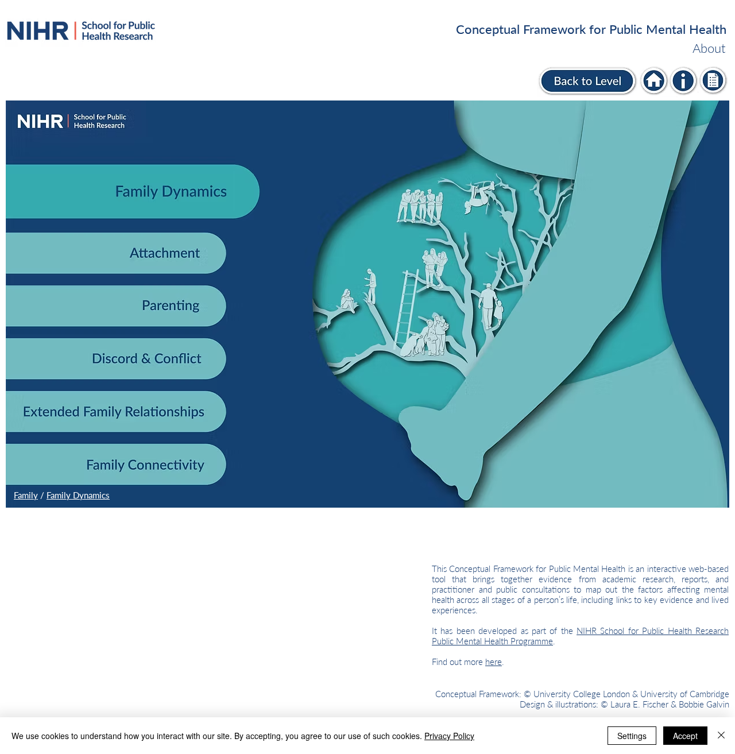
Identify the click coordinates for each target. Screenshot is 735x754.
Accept (685, 735)
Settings (632, 735)
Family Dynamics (78, 495)
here (493, 661)
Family (26, 495)
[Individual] (655, 81)
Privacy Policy (449, 735)
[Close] (721, 735)
